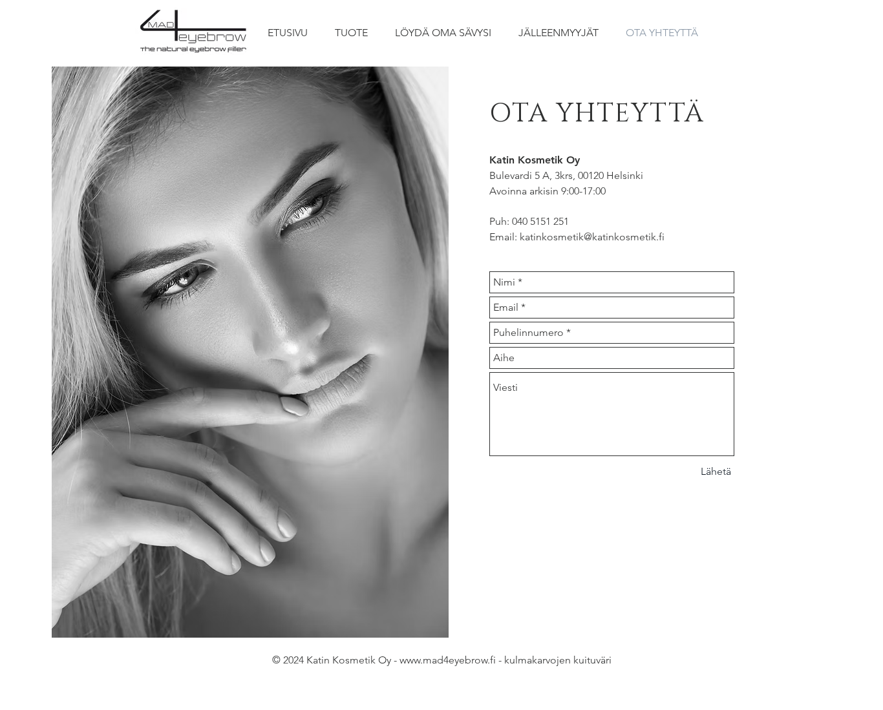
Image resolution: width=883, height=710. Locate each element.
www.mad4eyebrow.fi (447, 660)
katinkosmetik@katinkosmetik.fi (592, 237)
